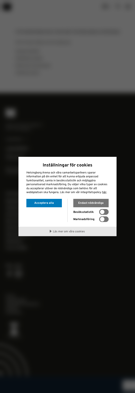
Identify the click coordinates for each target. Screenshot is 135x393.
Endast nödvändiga (91, 202)
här (104, 192)
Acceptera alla (44, 202)
